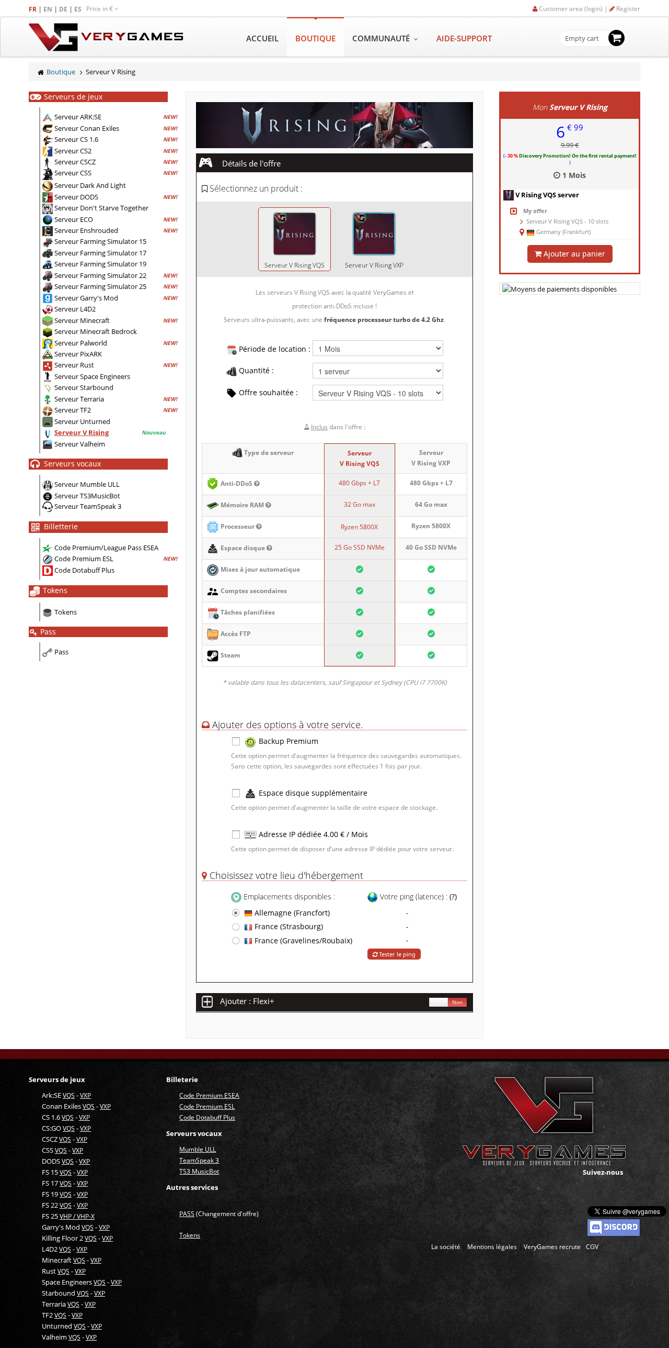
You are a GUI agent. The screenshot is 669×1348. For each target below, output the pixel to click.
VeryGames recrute (552, 1246)
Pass (61, 651)
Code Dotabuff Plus (84, 570)
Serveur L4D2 (75, 309)
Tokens (65, 612)
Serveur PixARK (78, 354)
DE (64, 9)
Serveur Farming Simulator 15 (100, 241)
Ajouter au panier (573, 254)
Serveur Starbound (83, 387)
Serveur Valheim (79, 444)
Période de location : (273, 349)
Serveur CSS (72, 173)
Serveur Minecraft (82, 320)
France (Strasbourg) (287, 926)
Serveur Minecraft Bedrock (95, 331)
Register (627, 8)
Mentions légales (492, 1246)
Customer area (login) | (573, 8)
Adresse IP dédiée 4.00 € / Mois (312, 834)
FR (33, 9)
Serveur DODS (76, 197)
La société (445, 1246)
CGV (592, 1246)
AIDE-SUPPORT (464, 38)
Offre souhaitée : (267, 392)
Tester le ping (396, 954)
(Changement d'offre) (219, 1213)
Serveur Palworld (80, 343)
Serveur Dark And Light (90, 185)
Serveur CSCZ (75, 161)
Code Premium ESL (83, 558)
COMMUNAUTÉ (382, 38)
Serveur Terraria (79, 399)
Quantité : (255, 370)
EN (48, 9)
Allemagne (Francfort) (291, 913)
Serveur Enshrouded (86, 230)
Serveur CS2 (72, 150)
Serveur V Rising (81, 432)
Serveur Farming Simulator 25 (100, 286)
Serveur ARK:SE (77, 116)
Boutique (61, 71)
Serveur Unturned (82, 421)
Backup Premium (287, 741)
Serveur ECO (73, 219)
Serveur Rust (74, 365)
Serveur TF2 (72, 410)
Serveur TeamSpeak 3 (87, 506)
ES (78, 9)
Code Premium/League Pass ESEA (106, 547)
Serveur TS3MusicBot (87, 495)
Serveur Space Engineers (92, 376)
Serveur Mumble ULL (87, 484)
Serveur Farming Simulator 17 (100, 253)
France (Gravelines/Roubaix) (302, 940)
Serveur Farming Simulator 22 (100, 275)
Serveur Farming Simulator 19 (100, 264)
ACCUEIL (262, 38)
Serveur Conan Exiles (86, 128)
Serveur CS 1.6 (76, 139)
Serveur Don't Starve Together (101, 208)
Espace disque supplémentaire (312, 793)
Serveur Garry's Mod (86, 298)
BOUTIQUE (315, 38)
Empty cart (582, 39)
